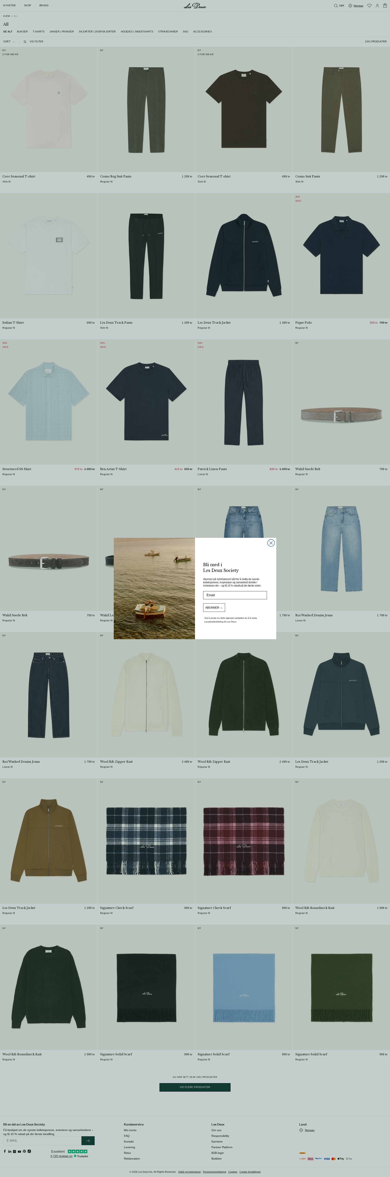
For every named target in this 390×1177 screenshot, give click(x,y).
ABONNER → (214, 607)
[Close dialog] (271, 543)
